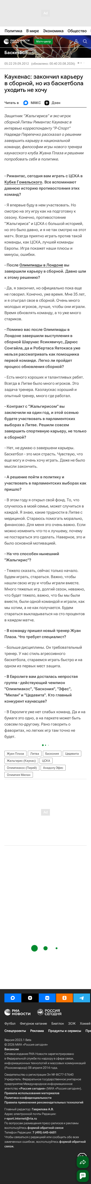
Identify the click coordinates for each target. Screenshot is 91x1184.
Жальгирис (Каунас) (21, 760)
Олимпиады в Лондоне (41, 265)
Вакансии (11, 1049)
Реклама (37, 1031)
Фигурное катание (33, 1024)
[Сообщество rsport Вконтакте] (47, 998)
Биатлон (57, 1024)
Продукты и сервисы (64, 1031)
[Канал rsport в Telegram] (81, 998)
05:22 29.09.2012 (16, 63)
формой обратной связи (45, 1127)
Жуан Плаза (15, 753)
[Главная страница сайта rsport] (26, 41)
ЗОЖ (72, 1024)
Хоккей (85, 1024)
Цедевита (72, 753)
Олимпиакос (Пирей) (22, 767)
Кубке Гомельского (23, 182)
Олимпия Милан (18, 775)
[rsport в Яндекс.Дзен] (30, 998)
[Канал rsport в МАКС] (12, 998)
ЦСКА (46, 760)
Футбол (9, 1024)
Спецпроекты (15, 1031)
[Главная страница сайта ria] (5, 41)
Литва (34, 753)
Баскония (52, 753)
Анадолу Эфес (53, 767)
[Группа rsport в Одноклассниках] (64, 998)
